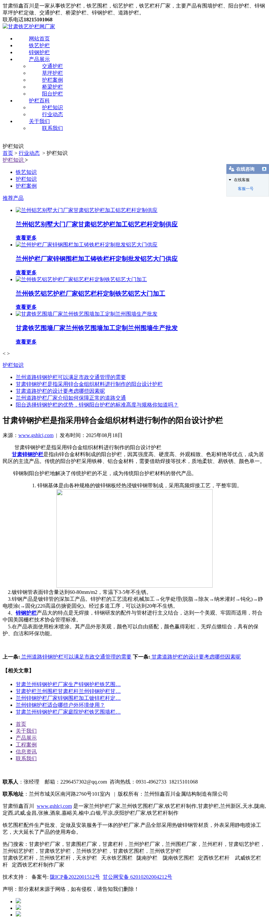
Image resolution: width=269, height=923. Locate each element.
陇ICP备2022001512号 (75, 877)
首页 (8, 153)
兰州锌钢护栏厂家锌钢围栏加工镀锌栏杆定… (68, 698)
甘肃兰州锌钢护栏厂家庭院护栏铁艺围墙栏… (68, 712)
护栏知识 (52, 107)
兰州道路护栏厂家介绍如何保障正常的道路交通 (71, 398)
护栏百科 (39, 100)
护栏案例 (52, 80)
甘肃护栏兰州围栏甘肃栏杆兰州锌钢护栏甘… (68, 691)
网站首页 (39, 38)
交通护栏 (52, 66)
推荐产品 (13, 198)
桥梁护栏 (52, 87)
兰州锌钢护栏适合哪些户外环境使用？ (60, 705)
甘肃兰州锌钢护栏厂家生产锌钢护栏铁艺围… (68, 684)
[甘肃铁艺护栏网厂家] (29, 26)
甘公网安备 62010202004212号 (137, 877)
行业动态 (52, 114)
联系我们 (52, 128)
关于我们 (39, 121)
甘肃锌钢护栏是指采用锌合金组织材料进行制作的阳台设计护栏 (89, 384)
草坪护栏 (52, 73)
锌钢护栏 (39, 52)
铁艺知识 (26, 172)
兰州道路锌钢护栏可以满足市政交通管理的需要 (71, 377)
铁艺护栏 (39, 45)
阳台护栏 (52, 93)
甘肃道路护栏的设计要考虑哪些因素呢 (60, 391)
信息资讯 (26, 751)
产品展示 (39, 59)
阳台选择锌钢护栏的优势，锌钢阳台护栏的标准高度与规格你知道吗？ (97, 405)
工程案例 (26, 744)
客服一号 (246, 188)
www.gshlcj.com (35, 435)
